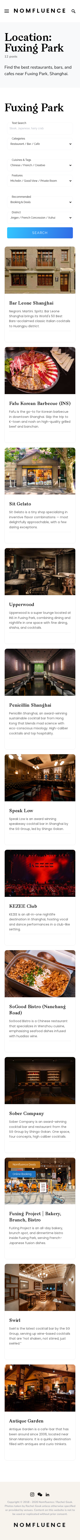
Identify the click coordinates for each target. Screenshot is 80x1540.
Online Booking (22, 1174)
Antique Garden (26, 1421)
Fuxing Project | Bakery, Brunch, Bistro (35, 1217)
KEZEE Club (23, 906)
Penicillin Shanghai (30, 705)
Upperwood (21, 605)
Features (17, 175)
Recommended (21, 196)
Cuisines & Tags (21, 160)
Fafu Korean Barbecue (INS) (40, 404)
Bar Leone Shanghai (31, 303)
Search (40, 233)
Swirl (14, 1321)
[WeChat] (40, 1494)
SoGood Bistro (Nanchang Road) (37, 1010)
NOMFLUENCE (40, 11)
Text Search (19, 123)
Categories (18, 138)
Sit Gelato (20, 504)
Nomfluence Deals (24, 1164)
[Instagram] (32, 1494)
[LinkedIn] (47, 1494)
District (16, 212)
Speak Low (21, 811)
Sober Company (26, 1114)
